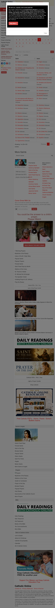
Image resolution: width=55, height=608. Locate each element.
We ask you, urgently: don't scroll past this (21, 7)
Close (45, 33)
